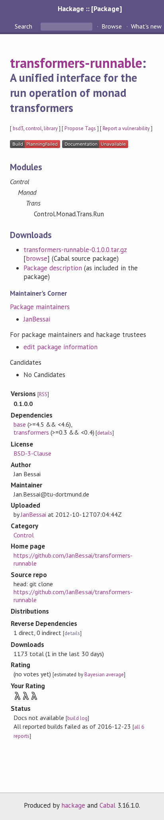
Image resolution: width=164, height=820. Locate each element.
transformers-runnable (76, 62)
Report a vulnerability (126, 128)
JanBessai (36, 319)
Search (24, 26)
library (51, 128)
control (33, 128)
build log (77, 718)
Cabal (107, 805)
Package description (52, 268)
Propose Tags (80, 128)
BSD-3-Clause (32, 453)
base (20, 424)
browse (36, 258)
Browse (112, 26)
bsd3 (18, 128)
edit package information (60, 347)
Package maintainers (40, 306)
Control (24, 535)
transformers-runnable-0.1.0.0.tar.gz (75, 249)
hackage (73, 805)
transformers (31, 432)
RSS (43, 394)
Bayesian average (104, 674)
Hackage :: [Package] (89, 8)
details (104, 432)
